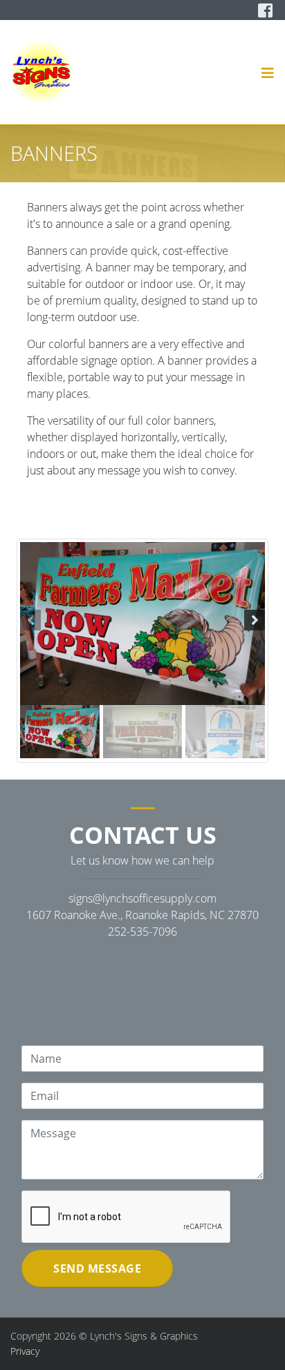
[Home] (41, 72)
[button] (268, 72)
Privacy (24, 1351)
